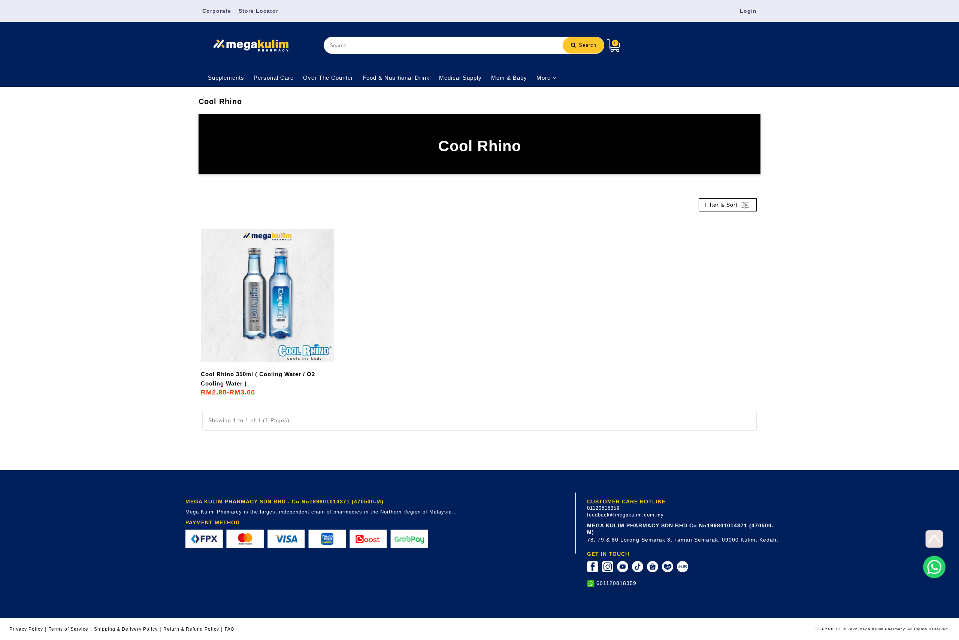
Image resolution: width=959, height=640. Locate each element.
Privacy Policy (26, 629)
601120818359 (616, 583)
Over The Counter (328, 77)
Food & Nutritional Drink (396, 77)
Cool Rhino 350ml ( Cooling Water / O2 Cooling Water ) (258, 379)
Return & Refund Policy (191, 629)
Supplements (226, 77)
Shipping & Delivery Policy (126, 629)
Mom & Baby (509, 77)
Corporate (216, 11)
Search (586, 45)
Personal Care (274, 77)
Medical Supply (460, 77)
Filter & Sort (722, 204)
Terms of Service (68, 629)
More (544, 77)
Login (748, 11)
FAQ (230, 629)
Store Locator (258, 11)
